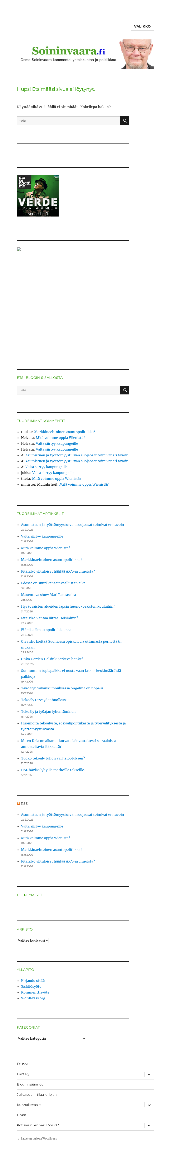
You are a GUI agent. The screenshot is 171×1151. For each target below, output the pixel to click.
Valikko (142, 26)
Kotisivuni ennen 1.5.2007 (38, 1125)
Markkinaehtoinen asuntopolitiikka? (64, 432)
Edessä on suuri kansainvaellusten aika (53, 583)
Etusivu (23, 1064)
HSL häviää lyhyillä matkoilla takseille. (53, 770)
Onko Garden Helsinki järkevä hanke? (52, 659)
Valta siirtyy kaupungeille (57, 443)
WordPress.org (33, 998)
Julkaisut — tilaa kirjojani (37, 1095)
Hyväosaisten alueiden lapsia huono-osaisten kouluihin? (68, 606)
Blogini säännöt (30, 1084)
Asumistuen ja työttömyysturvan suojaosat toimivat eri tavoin (76, 455)
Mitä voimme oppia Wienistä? (60, 438)
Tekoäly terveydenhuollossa (44, 700)
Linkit (21, 1115)
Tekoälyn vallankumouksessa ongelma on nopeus (62, 688)
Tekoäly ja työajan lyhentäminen (48, 711)
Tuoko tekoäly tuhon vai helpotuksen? (53, 758)
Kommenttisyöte (35, 992)
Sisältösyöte (31, 986)
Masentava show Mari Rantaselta (48, 595)
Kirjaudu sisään (34, 980)
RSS (24, 804)
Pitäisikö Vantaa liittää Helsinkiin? (49, 618)
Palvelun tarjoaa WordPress (39, 1138)
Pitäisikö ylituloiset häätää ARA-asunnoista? (58, 571)
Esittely (23, 1074)
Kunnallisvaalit (29, 1105)
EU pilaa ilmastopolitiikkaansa (46, 630)
